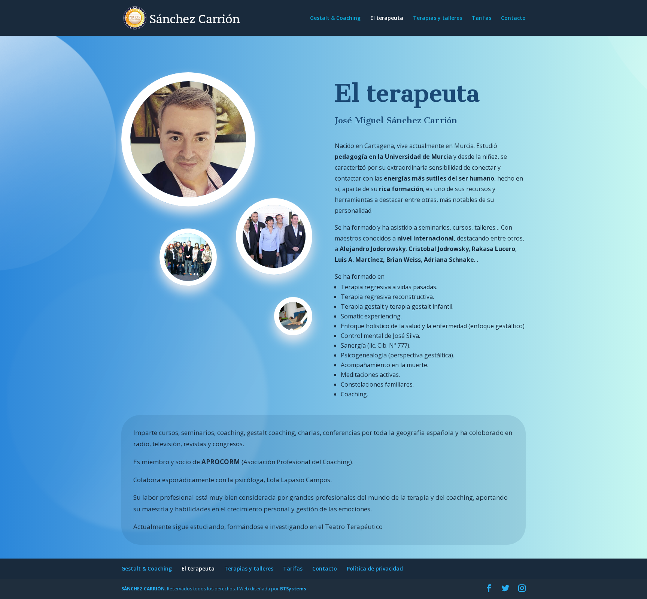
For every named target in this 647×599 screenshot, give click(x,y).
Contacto (513, 18)
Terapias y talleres (437, 18)
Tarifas (481, 18)
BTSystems (293, 589)
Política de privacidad (375, 568)
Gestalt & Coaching (335, 18)
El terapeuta (386, 18)
